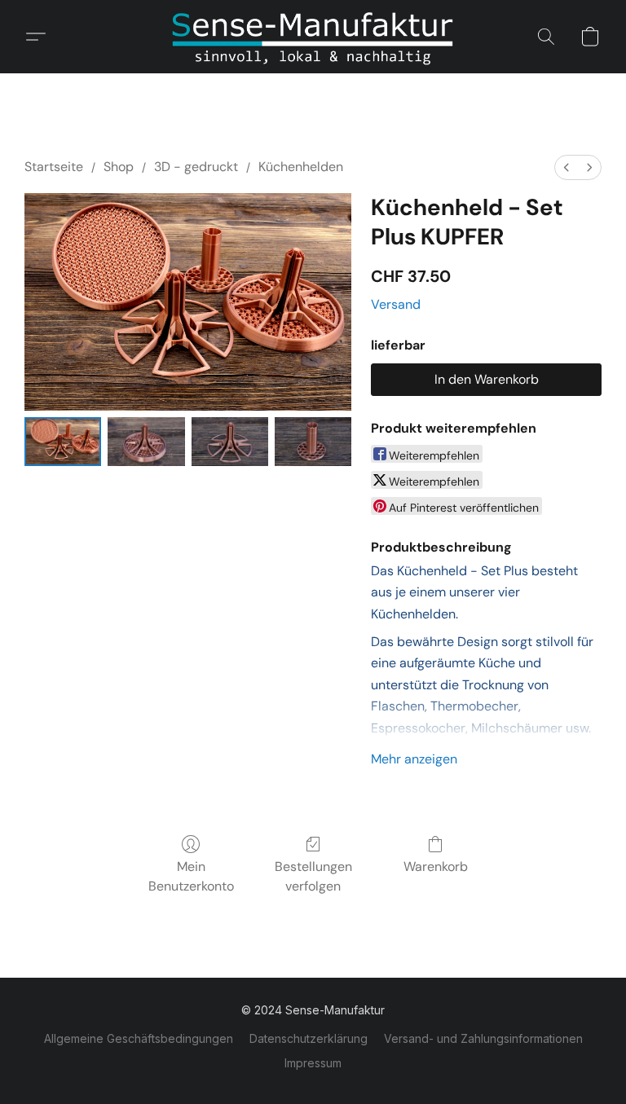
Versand (396, 304)
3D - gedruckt (196, 166)
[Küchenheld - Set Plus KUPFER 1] (146, 441)
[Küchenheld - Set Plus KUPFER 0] (62, 441)
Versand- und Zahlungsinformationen (483, 1038)
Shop (119, 166)
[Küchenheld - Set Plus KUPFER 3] (313, 441)
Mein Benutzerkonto (191, 876)
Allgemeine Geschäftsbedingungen (138, 1038)
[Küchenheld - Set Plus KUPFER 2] (230, 441)
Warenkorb (435, 866)
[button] (313, 36)
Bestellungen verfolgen (313, 876)
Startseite (53, 166)
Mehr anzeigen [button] (414, 759)
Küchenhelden (300, 166)
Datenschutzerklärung (308, 1038)
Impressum (313, 1063)
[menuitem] (566, 167)
